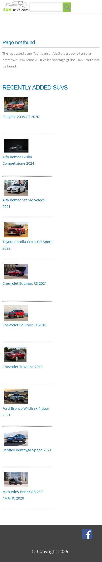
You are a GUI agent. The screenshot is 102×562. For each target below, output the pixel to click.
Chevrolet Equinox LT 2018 (24, 325)
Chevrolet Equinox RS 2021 (24, 283)
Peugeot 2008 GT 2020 (20, 116)
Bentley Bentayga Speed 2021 (26, 450)
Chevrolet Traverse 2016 (22, 366)
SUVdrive (18, 6)
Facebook (88, 534)
